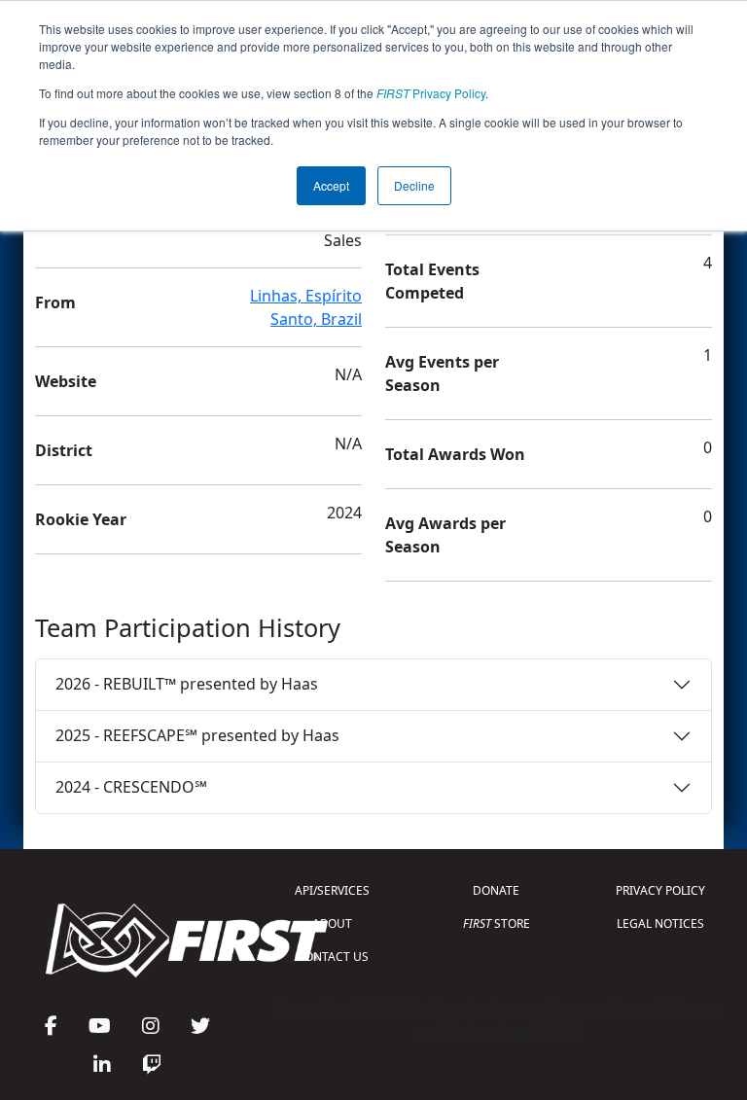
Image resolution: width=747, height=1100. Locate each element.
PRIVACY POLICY (660, 890)
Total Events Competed (432, 281)
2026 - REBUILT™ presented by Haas (186, 683)
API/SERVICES (332, 890)
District (63, 450)
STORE (496, 923)
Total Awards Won (455, 454)
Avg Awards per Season (445, 535)
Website (65, 381)
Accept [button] (331, 185)
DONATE (496, 890)
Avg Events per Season (442, 373)
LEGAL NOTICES (660, 923)
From (55, 302)
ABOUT (332, 923)
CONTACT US (333, 956)
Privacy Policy (430, 93)
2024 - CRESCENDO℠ (131, 787)
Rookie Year (80, 519)
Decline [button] (414, 185)
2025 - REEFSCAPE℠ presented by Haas (197, 735)
